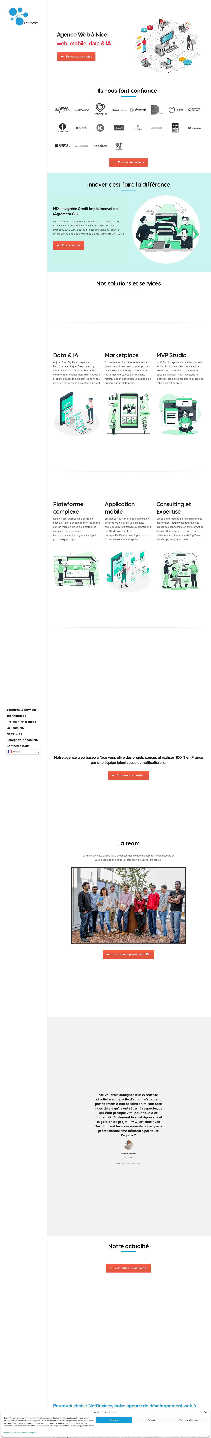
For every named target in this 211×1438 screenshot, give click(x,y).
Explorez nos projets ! (131, 775)
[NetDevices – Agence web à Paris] (23, 16)
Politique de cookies (12, 1433)
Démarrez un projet (79, 56)
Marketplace (122, 355)
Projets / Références (21, 722)
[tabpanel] (128, 1126)
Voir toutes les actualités (130, 1268)
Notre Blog (14, 734)
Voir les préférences (188, 1420)
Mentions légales (29, 1433)
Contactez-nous (18, 746)
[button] (205, 1412)
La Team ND (15, 728)
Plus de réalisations (131, 162)
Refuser (151, 1420)
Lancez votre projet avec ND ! (131, 954)
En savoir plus (71, 245)
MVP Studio (171, 355)
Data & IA (65, 355)
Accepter (114, 1420)
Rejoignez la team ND (22, 740)
